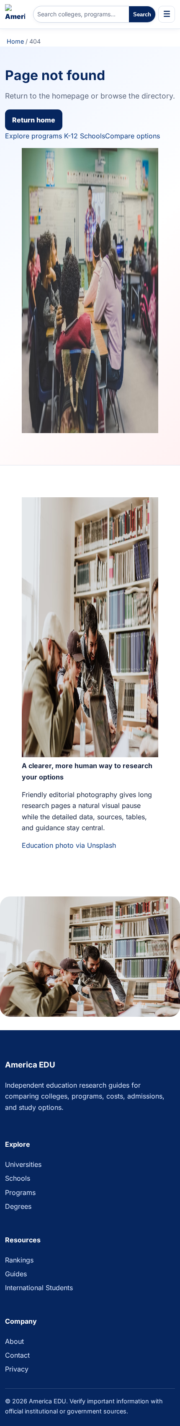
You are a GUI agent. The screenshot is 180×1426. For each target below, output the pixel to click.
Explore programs (33, 136)
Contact (17, 1355)
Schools (17, 1178)
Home (15, 41)
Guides (16, 1274)
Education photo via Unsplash (69, 845)
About (14, 1341)
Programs (20, 1192)
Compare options (132, 136)
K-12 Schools (84, 136)
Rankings (19, 1260)
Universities (23, 1164)
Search (142, 14)
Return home (33, 120)
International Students (39, 1287)
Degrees (18, 1206)
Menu (166, 14)
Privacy (16, 1369)
